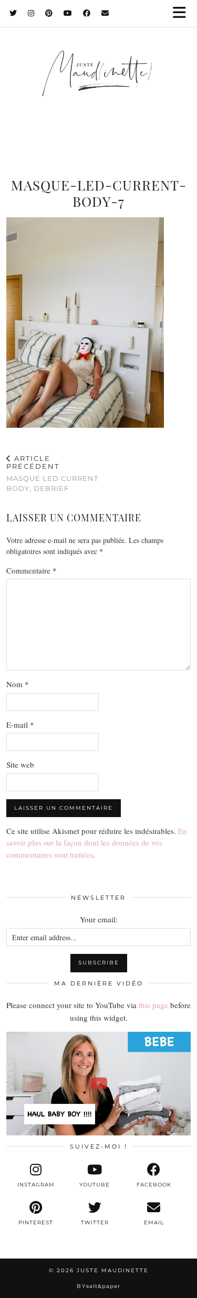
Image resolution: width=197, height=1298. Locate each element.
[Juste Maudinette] (98, 83)
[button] (182, 13)
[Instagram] (31, 13)
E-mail (20, 724)
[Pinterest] (49, 13)
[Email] (105, 13)
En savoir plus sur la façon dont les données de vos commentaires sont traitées (96, 843)
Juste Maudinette (113, 1270)
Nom (17, 684)
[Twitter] (13, 13)
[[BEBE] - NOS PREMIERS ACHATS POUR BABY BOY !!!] (98, 1083)
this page (153, 1005)
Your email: (99, 919)
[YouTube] (68, 13)
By (98, 1286)
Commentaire (31, 570)
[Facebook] (87, 13)
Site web (20, 764)
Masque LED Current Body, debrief (52, 473)
